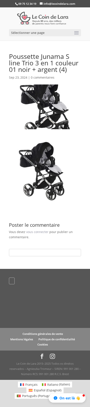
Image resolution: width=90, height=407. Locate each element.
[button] (67, 398)
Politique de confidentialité (56, 339)
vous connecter (37, 232)
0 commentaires (42, 77)
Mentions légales (21, 339)
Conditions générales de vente (42, 334)
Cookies (42, 344)
